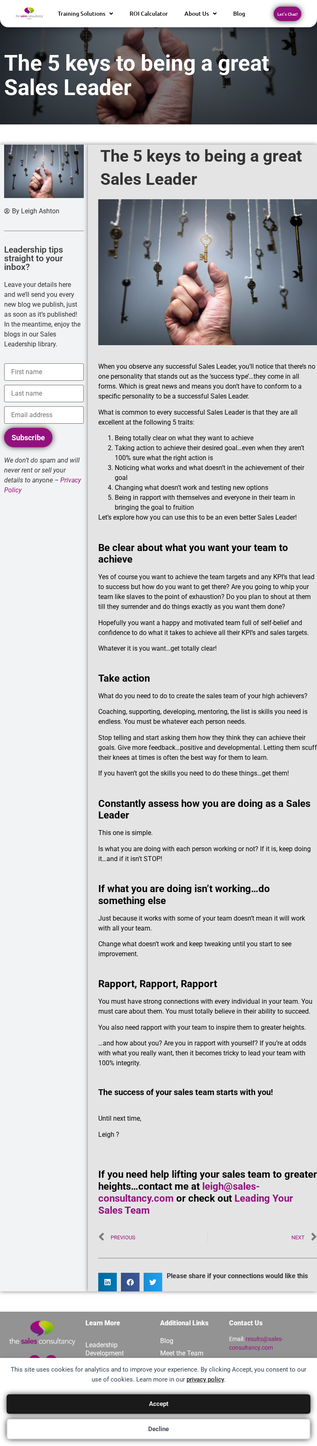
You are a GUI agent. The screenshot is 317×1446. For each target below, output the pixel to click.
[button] (107, 1282)
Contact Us (246, 1323)
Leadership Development (104, 1349)
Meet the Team (181, 1353)
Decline (158, 1429)
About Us (197, 13)
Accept (158, 1404)
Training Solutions (81, 13)
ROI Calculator (149, 13)
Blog (239, 13)
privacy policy (205, 1379)
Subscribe (28, 437)
